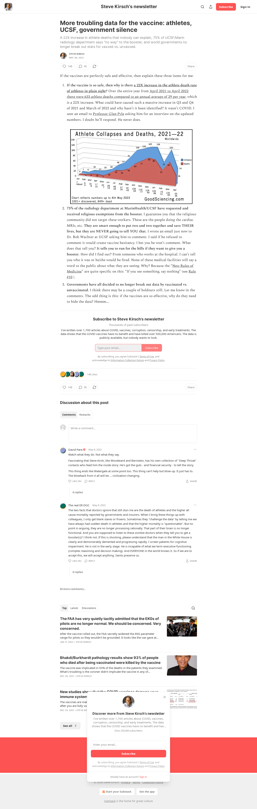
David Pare (75, 449)
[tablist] (76, 414)
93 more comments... (73, 589)
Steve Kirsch (76, 54)
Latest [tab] (74, 608)
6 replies (78, 492)
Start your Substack (119, 791)
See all (67, 726)
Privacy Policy (156, 766)
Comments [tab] (69, 414)
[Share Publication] (210, 7)
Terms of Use (146, 762)
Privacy (125, 782)
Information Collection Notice (127, 766)
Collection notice (152, 782)
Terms (136, 782)
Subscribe (226, 7)
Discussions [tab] (89, 608)
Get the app (147, 791)
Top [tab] (64, 608)
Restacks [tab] (84, 414)
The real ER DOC (78, 505)
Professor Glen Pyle (108, 114)
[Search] (202, 7)
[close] (165, 697)
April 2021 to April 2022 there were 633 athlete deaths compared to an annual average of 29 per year (128, 94)
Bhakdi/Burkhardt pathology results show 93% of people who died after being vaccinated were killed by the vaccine (110, 660)
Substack (110, 801)
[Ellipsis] (195, 449)
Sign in (245, 7)
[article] (128, 633)
